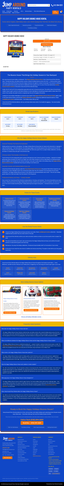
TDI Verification (51, 454)
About (15, 480)
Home (3, 11)
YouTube (50, 471)
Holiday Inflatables (21, 457)
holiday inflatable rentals (29, 97)
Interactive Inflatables (22, 447)
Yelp (50, 473)
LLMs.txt (28, 480)
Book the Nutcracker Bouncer (51, 308)
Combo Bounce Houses (22, 441)
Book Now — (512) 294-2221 (32, 423)
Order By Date (55, 12)
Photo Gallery (51, 449)
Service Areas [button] (28, 11)
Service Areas (51, 451)
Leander (34, 446)
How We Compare (51, 441)
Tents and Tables (21, 454)
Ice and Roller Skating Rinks (23, 459)
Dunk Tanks (20, 449)
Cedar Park (35, 442)
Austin (34, 439)
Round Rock (35, 441)
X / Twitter (56, 471)
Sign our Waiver (15, 12)
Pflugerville (35, 449)
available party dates (8, 99)
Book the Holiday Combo (9, 312)
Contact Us (50, 442)
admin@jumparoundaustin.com (8, 449)
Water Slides (20, 442)
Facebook (51, 468)
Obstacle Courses (21, 444)
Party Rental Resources (39, 11)
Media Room (50, 447)
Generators (20, 455)
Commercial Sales (6, 12)
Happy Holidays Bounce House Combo (45, 95)
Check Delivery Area (47, 44)
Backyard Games (21, 451)
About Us (50, 439)
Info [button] (22, 11)
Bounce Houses (21, 439)
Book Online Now (7, 457)
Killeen (34, 454)
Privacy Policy (19, 480)
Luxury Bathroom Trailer (22, 460)
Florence (34, 452)
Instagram (56, 468)
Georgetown (35, 444)
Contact (12, 480)
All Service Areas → (37, 455)
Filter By (16, 11)
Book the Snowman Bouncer (31, 310)
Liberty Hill (35, 451)
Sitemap (24, 480)
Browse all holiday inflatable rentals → (32, 317)
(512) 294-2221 (5, 447)
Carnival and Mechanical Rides (24, 446)
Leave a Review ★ (56, 473)
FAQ (49, 444)
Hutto (34, 447)
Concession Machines (22, 452)
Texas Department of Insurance (33, 169)
